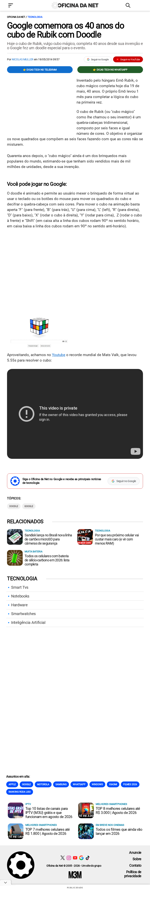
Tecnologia (35, 16)
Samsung (61, 784)
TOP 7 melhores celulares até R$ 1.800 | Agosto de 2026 (47, 831)
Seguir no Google (100, 59)
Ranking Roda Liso (20, 791)
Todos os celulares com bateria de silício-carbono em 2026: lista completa (47, 560)
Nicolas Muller (22, 59)
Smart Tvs (19, 587)
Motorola (43, 784)
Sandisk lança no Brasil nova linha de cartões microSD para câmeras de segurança (48, 539)
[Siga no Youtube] (75, 857)
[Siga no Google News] (81, 857)
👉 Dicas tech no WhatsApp (110, 69)
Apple (12, 784)
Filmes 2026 (130, 784)
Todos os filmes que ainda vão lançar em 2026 (119, 831)
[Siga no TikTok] (87, 857)
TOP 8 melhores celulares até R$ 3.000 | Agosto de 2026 (118, 810)
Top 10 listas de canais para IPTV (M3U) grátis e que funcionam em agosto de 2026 (48, 812)
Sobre (137, 859)
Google (28, 506)
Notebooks (20, 596)
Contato (135, 865)
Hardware (19, 605)
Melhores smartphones (111, 804)
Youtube (58, 355)
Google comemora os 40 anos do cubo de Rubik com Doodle (65, 30)
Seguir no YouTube (130, 59)
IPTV (28, 804)
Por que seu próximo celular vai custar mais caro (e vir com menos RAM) (117, 539)
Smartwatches (23, 613)
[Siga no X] (62, 857)
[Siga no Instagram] (68, 857)
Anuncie (135, 852)
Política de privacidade (132, 874)
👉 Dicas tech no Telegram (40, 69)
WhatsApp (79, 784)
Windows (97, 784)
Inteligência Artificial (28, 622)
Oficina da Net (16, 16)
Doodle (13, 506)
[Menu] (16, 6)
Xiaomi (113, 784)
